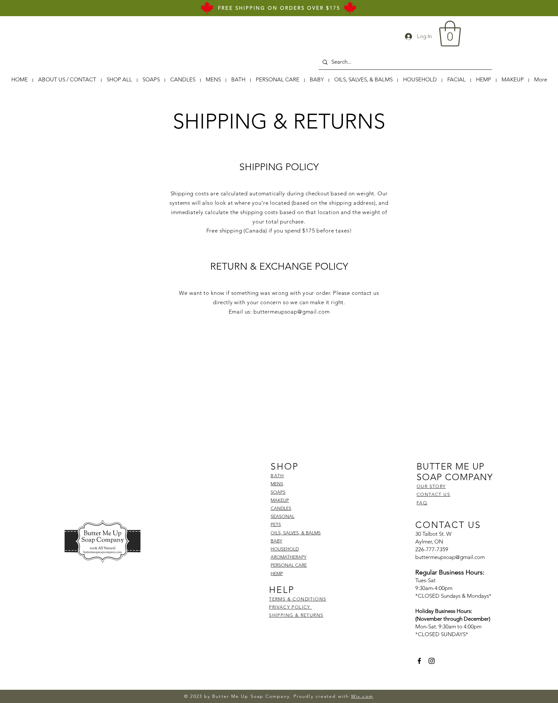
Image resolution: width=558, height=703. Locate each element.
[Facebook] (419, 661)
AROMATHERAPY (288, 557)
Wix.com (362, 696)
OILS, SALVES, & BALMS (296, 533)
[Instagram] (432, 661)
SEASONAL (282, 516)
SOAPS (278, 492)
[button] (450, 34)
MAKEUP (280, 500)
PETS (276, 524)
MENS (277, 484)
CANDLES (281, 508)
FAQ (422, 503)
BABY (276, 541)
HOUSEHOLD (285, 549)
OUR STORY (431, 486)
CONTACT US (433, 494)
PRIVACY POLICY (290, 607)
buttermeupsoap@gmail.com (291, 311)
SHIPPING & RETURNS (296, 615)
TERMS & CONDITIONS (297, 599)
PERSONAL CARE (289, 565)
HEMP (277, 573)
